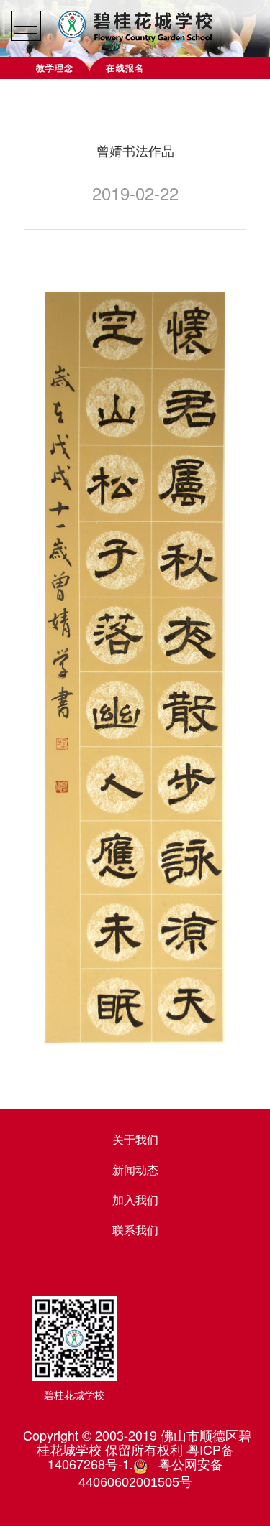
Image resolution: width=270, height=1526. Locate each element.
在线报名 (125, 67)
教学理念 (55, 67)
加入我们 (135, 1199)
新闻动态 (135, 1169)
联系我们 (135, 1230)
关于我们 (135, 1139)
